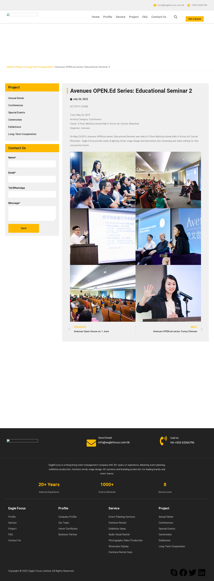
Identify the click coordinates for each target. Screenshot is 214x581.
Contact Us (158, 16)
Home (95, 16)
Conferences (15, 105)
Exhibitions (14, 126)
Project (134, 16)
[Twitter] (192, 572)
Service (120, 16)
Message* (14, 203)
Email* (12, 172)
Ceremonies (15, 119)
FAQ (145, 16)
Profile (107, 16)
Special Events (16, 112)
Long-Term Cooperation (39, 66)
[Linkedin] (202, 572)
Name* (12, 157)
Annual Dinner (16, 98)
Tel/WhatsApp (16, 187)
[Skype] (174, 572)
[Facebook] (183, 572)
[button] (175, 17)
